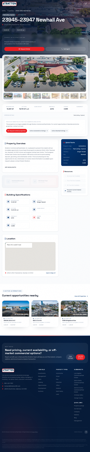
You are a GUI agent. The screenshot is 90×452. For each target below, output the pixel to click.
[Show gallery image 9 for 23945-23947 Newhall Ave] (84, 96)
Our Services (77, 409)
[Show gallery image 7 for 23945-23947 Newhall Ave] (65, 96)
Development (42, 388)
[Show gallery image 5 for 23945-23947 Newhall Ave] (46, 96)
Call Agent (66, 49)
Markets (76, 415)
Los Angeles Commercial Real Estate (79, 375)
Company (77, 412)
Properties (10, 11)
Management (42, 376)
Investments (42, 373)
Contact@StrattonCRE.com (12, 386)
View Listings (70, 357)
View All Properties (80, 296)
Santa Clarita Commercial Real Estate (79, 383)
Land (57, 394)
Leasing (40, 382)
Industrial (58, 382)
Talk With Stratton (80, 357)
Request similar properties (17, 131)
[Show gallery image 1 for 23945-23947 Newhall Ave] (8, 96)
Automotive (59, 373)
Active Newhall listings (58, 131)
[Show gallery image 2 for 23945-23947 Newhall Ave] (17, 96)
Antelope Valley (78, 395)
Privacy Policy (34, 432)
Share (82, 38)
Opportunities (42, 385)
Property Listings (79, 406)
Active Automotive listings (38, 131)
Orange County (78, 398)
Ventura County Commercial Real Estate (79, 390)
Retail (57, 376)
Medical (58, 388)
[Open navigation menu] (86, 4)
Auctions (40, 391)
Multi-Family (59, 391)
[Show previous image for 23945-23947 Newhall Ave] (7, 74)
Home (4, 11)
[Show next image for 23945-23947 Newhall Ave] (83, 74)
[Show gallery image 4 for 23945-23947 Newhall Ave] (36, 96)
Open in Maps (50, 273)
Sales (39, 379)
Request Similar (25, 49)
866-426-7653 (8, 383)
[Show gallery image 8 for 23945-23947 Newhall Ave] (74, 96)
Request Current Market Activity (74, 190)
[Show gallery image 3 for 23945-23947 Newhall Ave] (27, 96)
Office (58, 385)
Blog (75, 418)
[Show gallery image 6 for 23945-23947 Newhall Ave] (55, 96)
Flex (57, 379)
